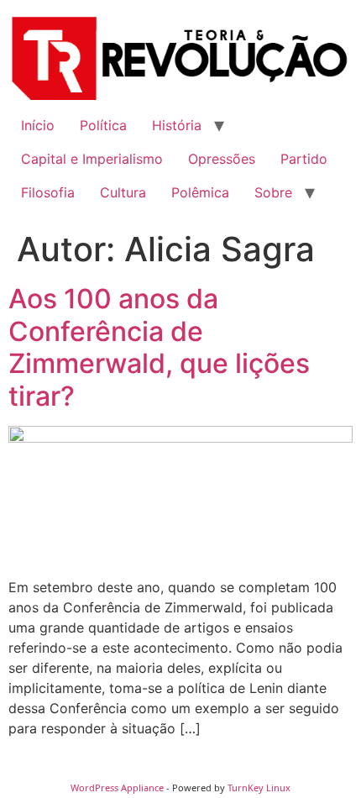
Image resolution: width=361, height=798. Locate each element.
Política (103, 125)
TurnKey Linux (259, 787)
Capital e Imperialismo (92, 158)
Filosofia (48, 192)
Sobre (273, 192)
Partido (303, 158)
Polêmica (200, 192)
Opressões (221, 158)
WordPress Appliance (117, 787)
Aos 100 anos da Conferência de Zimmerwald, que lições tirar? (159, 347)
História (176, 125)
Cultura (123, 192)
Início (38, 125)
